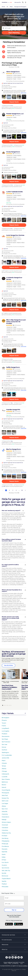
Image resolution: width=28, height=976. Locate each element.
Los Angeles (5, 731)
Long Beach (5, 728)
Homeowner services (8, 935)
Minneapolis (5, 793)
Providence (5, 846)
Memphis (4, 849)
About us (4, 949)
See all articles (8, 665)
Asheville (4, 811)
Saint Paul (5, 795)
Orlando (4, 763)
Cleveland (5, 827)
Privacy (5, 963)
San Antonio (5, 868)
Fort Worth (5, 862)
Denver (4, 747)
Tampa (4, 766)
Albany (4, 806)
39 (22, 490)
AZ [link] (7, 6)
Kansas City (5, 798)
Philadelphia (5, 841)
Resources (5, 944)
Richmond (5, 876)
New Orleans (6, 779)
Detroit (4, 787)
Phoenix (4, 720)
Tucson (4, 723)
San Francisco (6, 742)
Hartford (4, 750)
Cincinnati (5, 825)
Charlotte (5, 814)
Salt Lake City (6, 870)
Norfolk (4, 873)
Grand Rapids (6, 790)
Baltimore (5, 782)
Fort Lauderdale (7, 755)
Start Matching (14, 33)
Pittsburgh (5, 844)
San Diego (5, 739)
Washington (5, 752)
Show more (23, 92)
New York (5, 809)
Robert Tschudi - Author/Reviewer (10, 681)
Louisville (4, 776)
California (10, 963)
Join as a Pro (17, 2)
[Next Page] (25, 490)
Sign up (14, 910)
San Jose (4, 744)
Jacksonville (5, 758)
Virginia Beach (6, 878)
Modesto (4, 734)
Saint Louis (5, 801)
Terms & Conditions (23, 965)
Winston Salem (6, 822)
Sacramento (5, 736)
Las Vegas (5, 803)
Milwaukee (5, 886)
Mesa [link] (11, 6)
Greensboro (5, 817)
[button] (4, 97)
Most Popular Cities (7, 893)
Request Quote (14, 102)
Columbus (5, 830)
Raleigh (4, 819)
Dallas (3, 857)
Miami (3, 760)
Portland (4, 835)
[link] (14, 76)
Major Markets (8, 713)
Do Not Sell (15, 963)
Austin (4, 854)
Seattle (4, 881)
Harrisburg (5, 838)
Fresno (4, 725)
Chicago (4, 771)
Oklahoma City (6, 833)
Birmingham (5, 717)
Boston (4, 784)
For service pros (7, 940)
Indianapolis (5, 774)
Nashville (4, 852)
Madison (4, 884)
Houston (4, 865)
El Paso (4, 860)
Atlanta (4, 768)
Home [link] (3, 6)
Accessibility (21, 963)
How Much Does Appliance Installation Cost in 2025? (9, 687)
